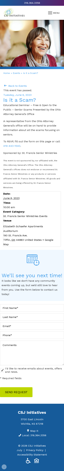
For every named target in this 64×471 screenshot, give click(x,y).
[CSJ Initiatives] (14, 12)
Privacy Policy (34, 450)
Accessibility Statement (32, 454)
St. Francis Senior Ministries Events (25, 216)
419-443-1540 (11, 145)
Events (16, 73)
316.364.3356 (32, 2)
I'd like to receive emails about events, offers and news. (33, 370)
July (19, 450)
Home (6, 73)
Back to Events (17, 85)
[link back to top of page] (4, 466)
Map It (34, 430)
